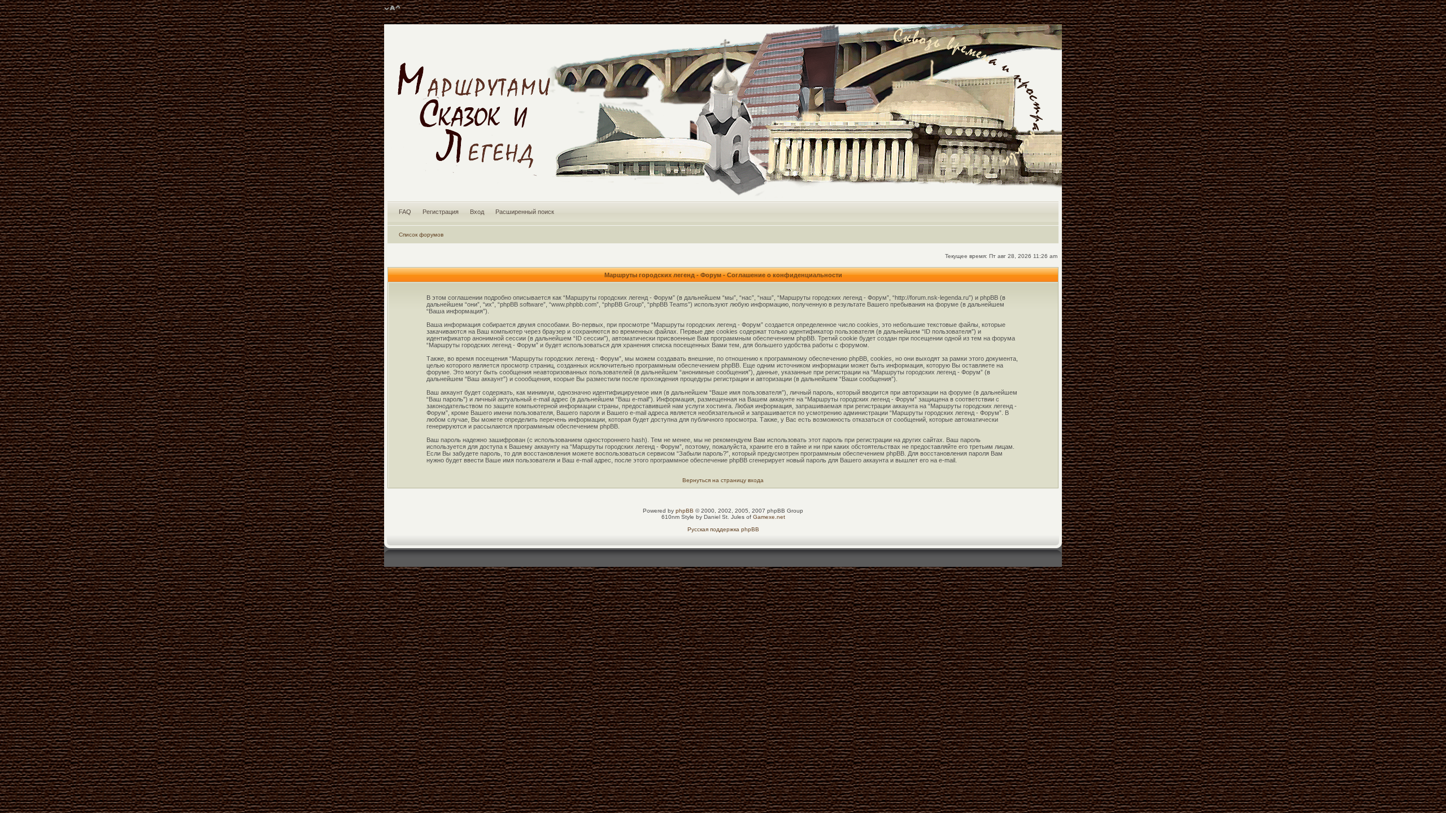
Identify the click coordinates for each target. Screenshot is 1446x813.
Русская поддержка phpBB (723, 529)
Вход (477, 211)
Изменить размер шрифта (392, 8)
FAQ (405, 211)
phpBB (685, 511)
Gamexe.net (769, 517)
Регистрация (441, 211)
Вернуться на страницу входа (723, 480)
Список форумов (421, 234)
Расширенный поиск (524, 211)
